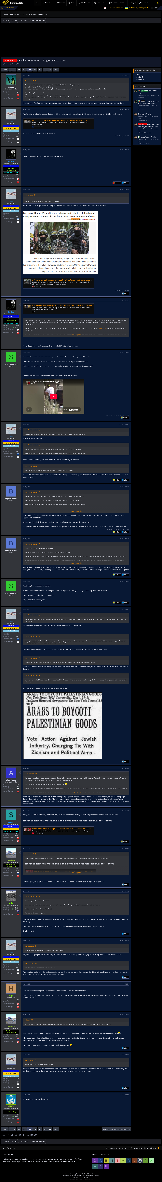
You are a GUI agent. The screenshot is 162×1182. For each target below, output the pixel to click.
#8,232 (127, 768)
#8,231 (127, 609)
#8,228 (127, 487)
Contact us (111, 1148)
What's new (85, 3)
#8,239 (127, 1055)
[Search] (152, 3)
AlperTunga (11, 780)
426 (49, 70)
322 (18, 786)
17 (13, 1002)
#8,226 (127, 352)
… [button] (14, 70)
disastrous (103, 328)
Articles (62, 3)
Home (37, 3)
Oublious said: (29, 946)
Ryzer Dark (11, 1148)
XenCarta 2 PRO (72, 1179)
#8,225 (127, 300)
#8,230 (127, 582)
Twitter (137, 75)
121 (12, 835)
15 (13, 870)
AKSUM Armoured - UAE (144, 8)
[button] (53, 3)
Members (100, 3)
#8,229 (127, 539)
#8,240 (127, 1095)
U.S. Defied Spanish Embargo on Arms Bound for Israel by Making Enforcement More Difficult (67, 305)
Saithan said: (29, 195)
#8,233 (127, 810)
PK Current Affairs (144, 143)
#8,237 (127, 984)
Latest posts (139, 86)
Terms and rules (124, 1148)
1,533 (17, 1002)
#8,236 (127, 941)
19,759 (17, 909)
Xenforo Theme (81, 1177)
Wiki (72, 3)
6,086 (17, 870)
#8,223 (127, 150)
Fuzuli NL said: (29, 81)
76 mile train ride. (125, 8)
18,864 (17, 835)
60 (13, 1117)
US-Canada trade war (70, 8)
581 (18, 93)
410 (19, 70)
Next (55, 70)
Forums (48, 3)
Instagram (138, 79)
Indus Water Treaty (148, 137)
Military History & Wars (145, 120)
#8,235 (127, 891)
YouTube (138, 77)
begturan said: (29, 774)
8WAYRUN (91, 1179)
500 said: (28, 1020)
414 (40, 70)
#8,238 (127, 1015)
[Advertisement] (81, 40)
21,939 (17, 177)
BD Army (141, 97)
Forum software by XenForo (81, 1174)
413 (35, 70)
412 (29, 70)
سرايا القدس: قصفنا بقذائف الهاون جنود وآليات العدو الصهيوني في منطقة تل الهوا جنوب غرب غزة (66, 280)
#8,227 (127, 424)
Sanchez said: (29, 854)
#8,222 (127, 110)
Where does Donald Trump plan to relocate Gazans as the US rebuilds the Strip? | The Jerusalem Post (71, 828)
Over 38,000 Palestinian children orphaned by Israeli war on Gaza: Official (60, 120)
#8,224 (127, 190)
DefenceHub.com (117, 3)
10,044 (17, 1117)
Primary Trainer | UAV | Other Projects (148, 102)
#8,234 (127, 848)
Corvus (11, 87)
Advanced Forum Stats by (81, 1175)
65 (13, 177)
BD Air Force (142, 110)
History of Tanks (144, 114)
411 (24, 70)
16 (13, 137)
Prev (5, 70)
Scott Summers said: (31, 430)
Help (147, 1148)
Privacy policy (137, 1148)
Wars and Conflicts (144, 133)
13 (13, 909)
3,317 (17, 137)
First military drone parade (94, 8)
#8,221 (127, 75)
